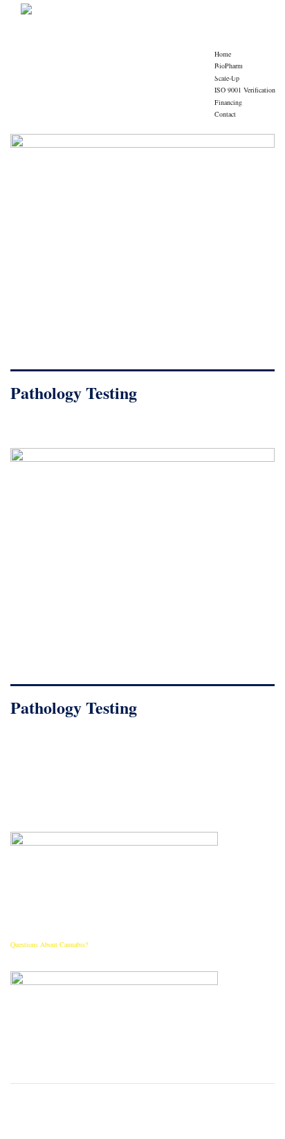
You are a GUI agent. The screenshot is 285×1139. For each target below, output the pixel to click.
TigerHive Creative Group (234, 1128)
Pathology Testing (73, 392)
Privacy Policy (138, 1128)
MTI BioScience (89, 1128)
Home (222, 54)
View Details (143, 258)
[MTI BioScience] (105, 13)
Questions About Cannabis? (49, 944)
